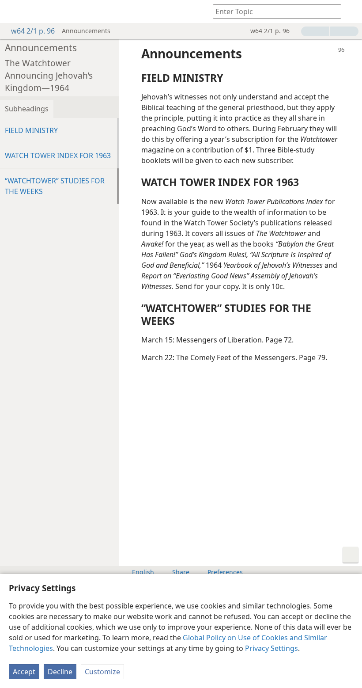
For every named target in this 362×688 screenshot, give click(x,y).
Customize (102, 672)
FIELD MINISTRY (31, 130)
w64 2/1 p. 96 (33, 31)
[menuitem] (13, 11)
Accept (24, 672)
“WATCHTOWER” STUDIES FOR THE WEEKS (55, 186)
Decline (60, 672)
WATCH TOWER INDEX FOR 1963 (58, 155)
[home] (13, 11)
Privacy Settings (271, 648)
